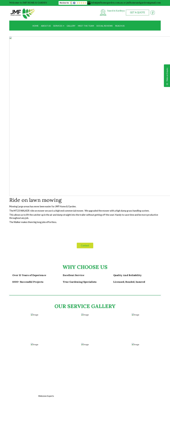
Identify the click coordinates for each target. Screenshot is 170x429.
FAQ (62, 413)
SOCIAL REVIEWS (104, 26)
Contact (85, 245)
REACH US (120, 26)
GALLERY (71, 26)
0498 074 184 (143, 25)
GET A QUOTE (137, 12)
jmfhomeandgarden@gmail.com (143, 2)
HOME (35, 26)
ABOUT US (46, 26)
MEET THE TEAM (86, 26)
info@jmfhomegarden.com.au (107, 2)
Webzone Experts (46, 396)
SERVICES (57, 26)
